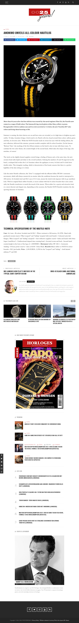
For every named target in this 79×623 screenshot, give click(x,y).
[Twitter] (60, 2)
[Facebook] (57, 2)
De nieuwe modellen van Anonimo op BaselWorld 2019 (39, 320)
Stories (57, 444)
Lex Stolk (12, 36)
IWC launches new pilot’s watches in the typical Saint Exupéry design (19, 272)
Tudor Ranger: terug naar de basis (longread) (34, 500)
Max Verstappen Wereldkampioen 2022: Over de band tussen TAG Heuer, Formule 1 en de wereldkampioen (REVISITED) (43, 448)
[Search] (73, 2)
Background (30, 444)
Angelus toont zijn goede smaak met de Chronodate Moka (43, 424)
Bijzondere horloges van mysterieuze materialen (12, 320)
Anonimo (31, 36)
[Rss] (68, 2)
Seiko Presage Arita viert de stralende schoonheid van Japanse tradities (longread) (39, 522)
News (7, 29)
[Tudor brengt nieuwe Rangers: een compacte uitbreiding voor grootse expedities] (19, 459)
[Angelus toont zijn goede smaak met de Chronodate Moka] (19, 425)
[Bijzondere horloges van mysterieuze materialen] (15, 311)
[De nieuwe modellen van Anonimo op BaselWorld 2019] (39, 311)
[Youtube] (65, 2)
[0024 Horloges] (39, 15)
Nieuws (48, 444)
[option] (15, 313)
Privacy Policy (35, 620)
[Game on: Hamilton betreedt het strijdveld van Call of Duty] (19, 436)
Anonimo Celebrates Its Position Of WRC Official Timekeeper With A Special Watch (64, 321)
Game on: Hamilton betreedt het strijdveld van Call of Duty (43, 435)
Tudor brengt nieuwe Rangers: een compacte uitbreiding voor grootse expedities (43, 459)
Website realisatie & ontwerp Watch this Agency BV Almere (54, 620)
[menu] (6, 2)
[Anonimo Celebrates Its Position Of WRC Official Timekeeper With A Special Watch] (64, 311)
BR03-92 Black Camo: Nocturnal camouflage (63, 272)
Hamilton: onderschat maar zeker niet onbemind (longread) (38, 507)
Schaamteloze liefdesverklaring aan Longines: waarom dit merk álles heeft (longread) (41, 485)
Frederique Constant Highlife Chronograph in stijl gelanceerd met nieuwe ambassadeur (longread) (40, 477)
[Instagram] (63, 2)
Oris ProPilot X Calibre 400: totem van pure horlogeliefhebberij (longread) (39, 493)
